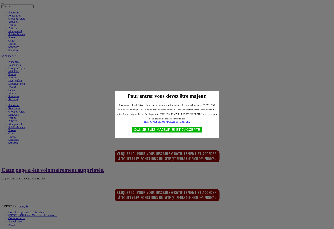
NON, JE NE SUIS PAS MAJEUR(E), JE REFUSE (167, 121)
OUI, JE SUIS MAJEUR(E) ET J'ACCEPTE (167, 129)
